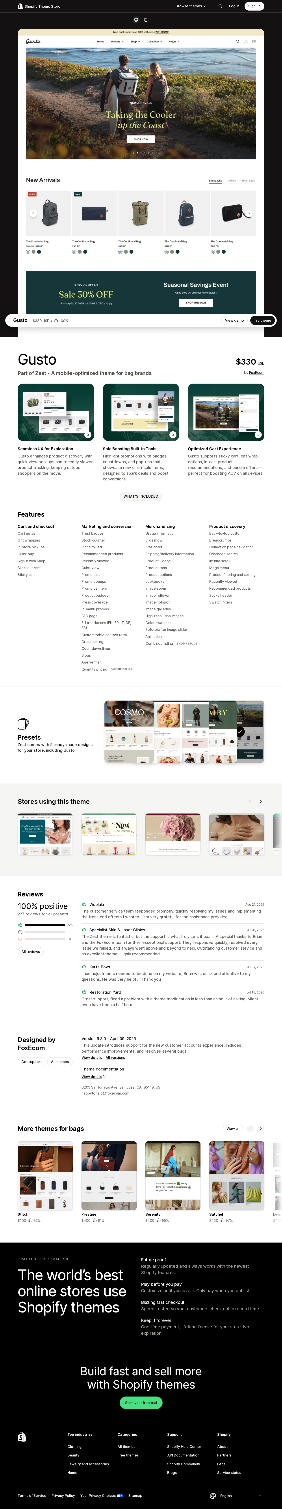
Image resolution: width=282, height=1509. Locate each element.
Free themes (128, 1455)
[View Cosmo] (129, 732)
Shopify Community (183, 1464)
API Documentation (183, 1455)
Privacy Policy (63, 1495)
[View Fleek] (184, 732)
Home (72, 1472)
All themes (60, 1061)
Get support (31, 1061)
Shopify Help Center (184, 1446)
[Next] (260, 801)
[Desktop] (136, 19)
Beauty (73, 1455)
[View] (45, 835)
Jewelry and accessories (88, 1464)
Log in (234, 6)
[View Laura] (157, 732)
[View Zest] (212, 732)
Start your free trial (141, 1402)
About (222, 1446)
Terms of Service (32, 1495)
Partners (224, 1455)
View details (92, 1057)
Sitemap (135, 1495)
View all (232, 1128)
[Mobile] (145, 19)
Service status (229, 1472)
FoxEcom (256, 372)
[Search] (220, 6)
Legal (221, 1464)
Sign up (254, 6)
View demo (234, 320)
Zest (40, 373)
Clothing (74, 1446)
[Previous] (250, 801)
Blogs (172, 1472)
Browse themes (189, 6)
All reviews (30, 951)
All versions (115, 1057)
